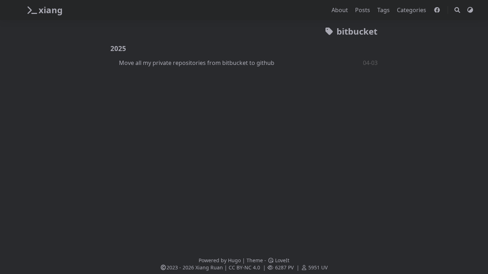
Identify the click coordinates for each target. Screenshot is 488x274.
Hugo (234, 260)
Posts (363, 10)
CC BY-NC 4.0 (244, 267)
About (340, 10)
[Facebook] (437, 10)
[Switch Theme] (470, 10)
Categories (412, 10)
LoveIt (281, 260)
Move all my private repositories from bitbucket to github (196, 63)
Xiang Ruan (209, 267)
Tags (384, 10)
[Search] (457, 10)
